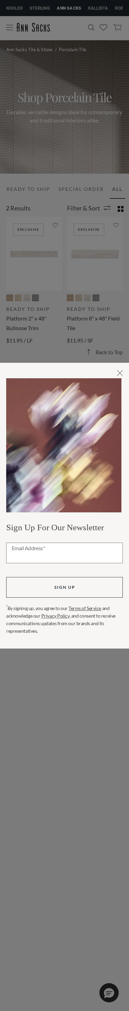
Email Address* (28, 548)
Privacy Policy (55, 616)
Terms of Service (84, 608)
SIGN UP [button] (64, 587)
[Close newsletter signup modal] (120, 373)
